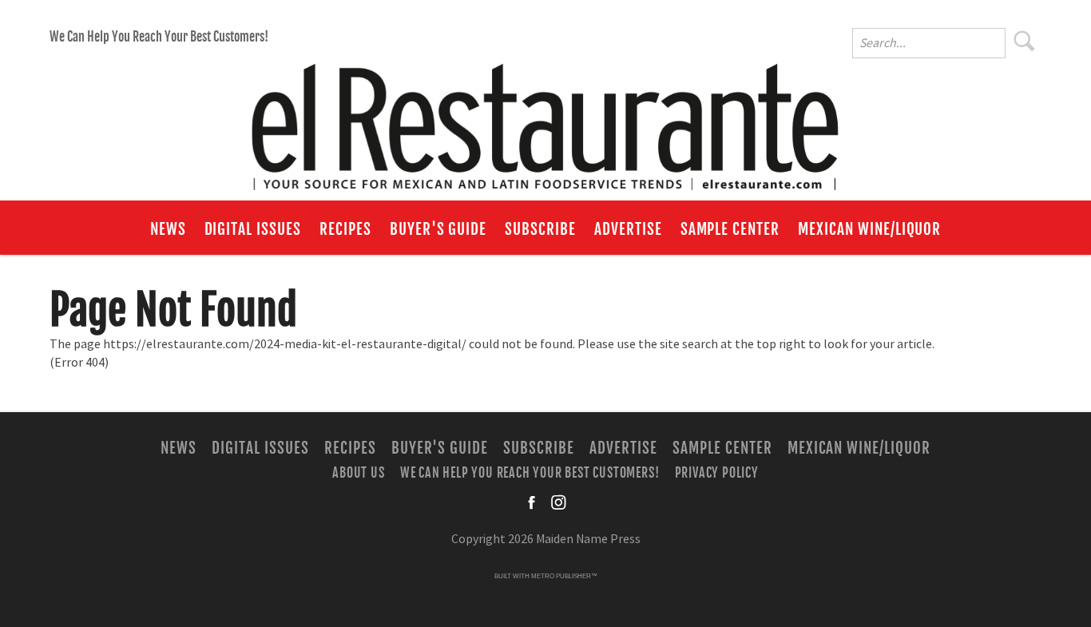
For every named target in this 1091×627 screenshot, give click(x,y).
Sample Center (730, 229)
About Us (358, 473)
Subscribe (540, 229)
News (168, 229)
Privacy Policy (717, 473)
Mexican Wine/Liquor (869, 229)
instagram (558, 502)
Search (1024, 41)
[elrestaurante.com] (545, 119)
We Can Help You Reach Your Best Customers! (159, 37)
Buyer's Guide (438, 229)
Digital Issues (252, 229)
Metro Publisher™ (564, 576)
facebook (533, 502)
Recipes (345, 229)
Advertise (628, 229)
